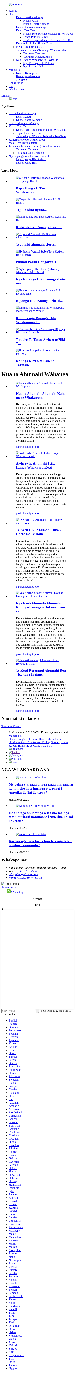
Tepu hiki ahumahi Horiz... (36, 244)
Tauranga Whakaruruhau (37, 56)
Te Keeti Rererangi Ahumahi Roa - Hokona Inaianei (41, 672)
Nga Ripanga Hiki (33, 66)
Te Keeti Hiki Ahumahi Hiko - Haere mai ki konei (38, 532)
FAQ (12, 86)
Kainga (13, 10)
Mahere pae (15, 735)
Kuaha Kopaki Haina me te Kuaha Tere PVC (38, 744)
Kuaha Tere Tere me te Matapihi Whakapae (48, 33)
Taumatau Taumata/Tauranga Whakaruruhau (41, 50)
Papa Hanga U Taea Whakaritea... (31, 190)
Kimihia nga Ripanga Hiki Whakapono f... (36, 320)
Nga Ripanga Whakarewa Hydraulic (37, 59)
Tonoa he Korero (11, 726)
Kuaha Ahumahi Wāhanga (31, 27)
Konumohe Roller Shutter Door (34, 43)
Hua (11, 13)
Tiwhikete (21, 79)
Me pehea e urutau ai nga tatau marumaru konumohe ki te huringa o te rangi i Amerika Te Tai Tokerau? (41, 788)
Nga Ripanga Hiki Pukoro (38, 63)
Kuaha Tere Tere (25, 30)
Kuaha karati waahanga (29, 17)
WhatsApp (17, 892)
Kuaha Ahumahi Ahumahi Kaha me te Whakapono (41, 395)
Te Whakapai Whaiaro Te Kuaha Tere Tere (48, 40)
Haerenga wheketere (28, 76)
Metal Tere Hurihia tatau (30, 46)
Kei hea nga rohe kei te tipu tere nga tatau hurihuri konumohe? (40, 843)
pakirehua (21, 446)
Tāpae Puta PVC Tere (36, 36)
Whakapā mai (17, 89)
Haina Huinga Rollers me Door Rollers (31, 739)
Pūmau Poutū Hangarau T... (37, 262)
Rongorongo (16, 82)
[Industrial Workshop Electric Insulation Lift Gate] (41, 456)
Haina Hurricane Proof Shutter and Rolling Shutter (35, 740)
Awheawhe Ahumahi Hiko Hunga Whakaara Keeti (36, 465)
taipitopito (33, 446)
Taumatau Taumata (34, 53)
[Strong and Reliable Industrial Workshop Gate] (41, 386)
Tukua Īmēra (8, 887)
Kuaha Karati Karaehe (36, 23)
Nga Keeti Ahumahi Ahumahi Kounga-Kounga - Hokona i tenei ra (41, 607)
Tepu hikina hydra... (31, 210)
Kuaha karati (30, 20)
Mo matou (15, 69)
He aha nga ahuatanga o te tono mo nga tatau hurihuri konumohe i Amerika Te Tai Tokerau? (41, 817)
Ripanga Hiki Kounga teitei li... (39, 301)
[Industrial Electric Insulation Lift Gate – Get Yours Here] (41, 523)
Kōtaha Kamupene (27, 73)
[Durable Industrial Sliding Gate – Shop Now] (41, 663)
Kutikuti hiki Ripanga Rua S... (39, 227)
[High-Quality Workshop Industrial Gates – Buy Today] (41, 596)
